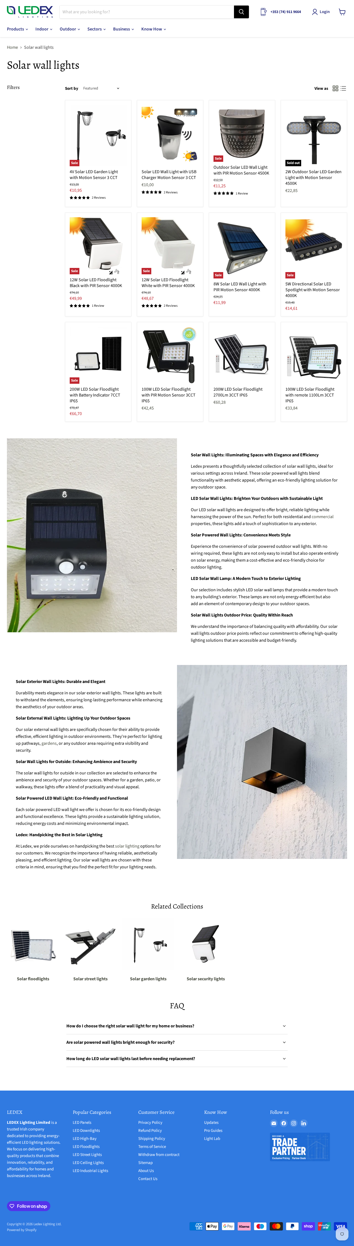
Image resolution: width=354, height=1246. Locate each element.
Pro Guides (213, 1131)
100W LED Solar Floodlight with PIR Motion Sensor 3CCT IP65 (169, 395)
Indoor (42, 29)
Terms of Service (152, 1147)
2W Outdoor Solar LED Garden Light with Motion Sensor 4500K (313, 177)
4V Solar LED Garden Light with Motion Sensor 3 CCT (94, 175)
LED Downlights (86, 1131)
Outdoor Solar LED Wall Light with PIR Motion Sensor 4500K (241, 170)
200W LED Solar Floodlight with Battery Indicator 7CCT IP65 (95, 395)
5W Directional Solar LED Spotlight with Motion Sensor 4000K (312, 290)
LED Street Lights (87, 1155)
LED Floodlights (86, 1147)
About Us (146, 1171)
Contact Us (147, 1179)
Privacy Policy (150, 1122)
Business (122, 29)
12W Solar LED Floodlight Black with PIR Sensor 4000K (96, 283)
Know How (152, 29)
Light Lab (212, 1139)
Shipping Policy (151, 1139)
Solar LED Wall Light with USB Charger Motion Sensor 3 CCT (169, 175)
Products (16, 29)
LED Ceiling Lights (88, 1163)
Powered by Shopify (22, 1229)
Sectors (95, 29)
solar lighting (127, 846)
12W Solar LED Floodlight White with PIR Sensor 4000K (168, 283)
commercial (323, 517)
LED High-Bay (85, 1139)
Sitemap (145, 1163)
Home (12, 47)
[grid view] (335, 88)
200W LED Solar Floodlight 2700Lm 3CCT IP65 (238, 392)
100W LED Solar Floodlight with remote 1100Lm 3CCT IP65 (309, 395)
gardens (49, 743)
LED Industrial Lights (90, 1171)
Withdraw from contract (158, 1155)
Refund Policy (150, 1131)
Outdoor (68, 29)
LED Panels (82, 1122)
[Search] (241, 12)
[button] (322, 12)
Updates (211, 1122)
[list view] (343, 88)
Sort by (71, 88)
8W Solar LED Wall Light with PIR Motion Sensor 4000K (240, 287)
